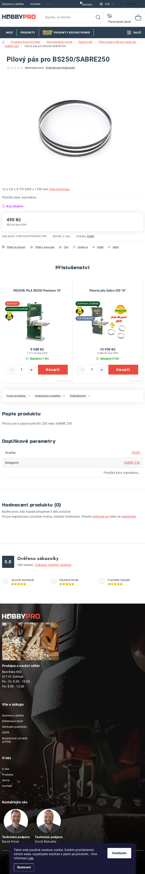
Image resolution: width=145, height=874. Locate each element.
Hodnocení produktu (48, 395)
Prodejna (7, 774)
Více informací (59, 189)
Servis (6, 780)
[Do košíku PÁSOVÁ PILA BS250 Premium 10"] (53, 370)
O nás (5, 768)
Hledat (98, 17)
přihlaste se (100, 516)
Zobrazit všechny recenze (53, 565)
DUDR (90, 236)
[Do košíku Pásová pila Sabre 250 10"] (123, 370)
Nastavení (24, 867)
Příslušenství (78, 395)
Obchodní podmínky (14, 726)
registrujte (129, 516)
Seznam (87, 4)
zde (30, 858)
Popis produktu (16, 395)
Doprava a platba (13, 3)
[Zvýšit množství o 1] (31, 369)
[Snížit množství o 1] (11, 369)
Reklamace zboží (12, 721)
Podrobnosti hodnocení (60, 67)
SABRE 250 (132, 462)
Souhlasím (119, 853)
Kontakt (35, 3)
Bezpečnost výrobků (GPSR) (15, 740)
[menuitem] (9, 32)
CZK (107, 3)
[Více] (134, 32)
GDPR (5, 732)
